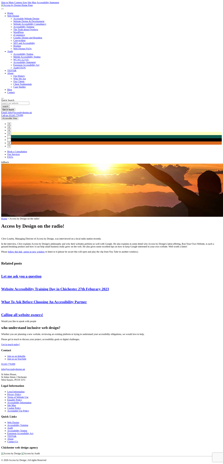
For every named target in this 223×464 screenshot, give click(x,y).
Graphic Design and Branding (27, 37)
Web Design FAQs (22, 48)
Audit (10, 51)
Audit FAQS (19, 67)
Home (10, 13)
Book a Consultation (17, 151)
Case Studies (19, 87)
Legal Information (16, 391)
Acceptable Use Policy (18, 411)
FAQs (10, 157)
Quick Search (7, 100)
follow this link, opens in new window (26, 251)
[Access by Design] (17, 5)
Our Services (13, 154)
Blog (9, 89)
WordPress (18, 32)
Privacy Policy (14, 394)
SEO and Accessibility (24, 43)
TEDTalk (11, 70)
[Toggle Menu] (2, 8)
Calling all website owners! (22, 315)
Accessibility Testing (23, 54)
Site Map (32, 2)
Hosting (17, 46)
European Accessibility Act (26, 65)
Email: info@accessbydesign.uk (16, 112)
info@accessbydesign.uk (13, 369)
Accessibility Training (23, 26)
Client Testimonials (22, 84)
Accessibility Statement (48, 2)
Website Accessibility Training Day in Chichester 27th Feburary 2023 (55, 289)
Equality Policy (14, 400)
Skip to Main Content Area (14, 2)
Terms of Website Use (17, 397)
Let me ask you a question (21, 276)
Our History (19, 76)
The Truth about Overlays (25, 29)
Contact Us (12, 441)
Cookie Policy (14, 408)
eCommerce (19, 35)
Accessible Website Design (26, 18)
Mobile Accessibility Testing (27, 57)
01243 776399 (8, 364)
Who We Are (19, 78)
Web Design (13, 16)
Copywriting (19, 40)
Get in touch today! (10, 344)
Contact (11, 92)
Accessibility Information (19, 402)
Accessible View (9, 118)
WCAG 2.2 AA (21, 59)
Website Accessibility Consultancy (29, 24)
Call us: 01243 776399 (12, 115)
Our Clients (18, 81)
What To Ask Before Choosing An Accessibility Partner (44, 302)
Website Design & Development (28, 21)
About (10, 73)
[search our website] (2, 98)
